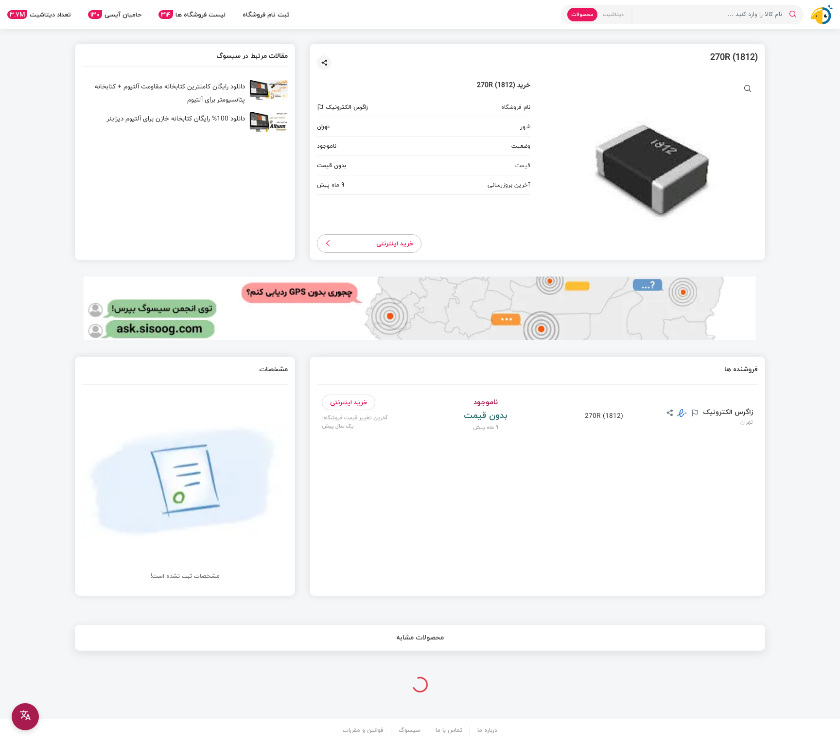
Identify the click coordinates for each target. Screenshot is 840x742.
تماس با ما (449, 730)
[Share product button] (324, 62)
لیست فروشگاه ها (193, 14)
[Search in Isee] (793, 14)
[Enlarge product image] (748, 89)
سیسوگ (409, 730)
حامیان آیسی (115, 14)
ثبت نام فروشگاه (266, 14)
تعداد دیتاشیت (40, 14)
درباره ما (487, 730)
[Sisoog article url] (185, 94)
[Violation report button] (321, 107)
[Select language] (25, 716)
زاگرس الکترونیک (727, 412)
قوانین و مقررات (363, 730)
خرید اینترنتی (395, 243)
